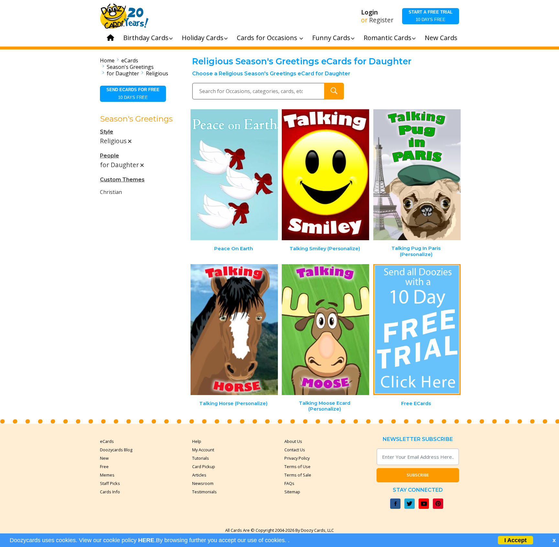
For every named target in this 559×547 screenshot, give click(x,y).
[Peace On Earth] (234, 174)
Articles (199, 474)
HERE (146, 540)
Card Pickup (203, 466)
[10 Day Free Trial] (417, 329)
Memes (107, 474)
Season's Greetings (130, 67)
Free (104, 466)
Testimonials (204, 491)
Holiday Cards (203, 37)
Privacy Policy (297, 458)
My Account (203, 449)
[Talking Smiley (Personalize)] (325, 174)
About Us (293, 441)
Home (107, 60)
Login (369, 12)
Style (106, 132)
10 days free (431, 16)
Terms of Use (297, 466)
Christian (111, 192)
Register (381, 20)
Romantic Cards (387, 37)
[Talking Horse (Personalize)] (234, 329)
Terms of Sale (297, 474)
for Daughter (123, 73)
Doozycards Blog (116, 449)
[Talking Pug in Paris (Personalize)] (417, 174)
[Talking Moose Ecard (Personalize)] (325, 329)
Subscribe (418, 475)
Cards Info (110, 491)
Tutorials (200, 458)
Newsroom (203, 483)
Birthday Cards (146, 37)
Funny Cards (331, 37)
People (109, 156)
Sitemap (292, 491)
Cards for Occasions (268, 37)
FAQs (289, 483)
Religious (157, 73)
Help (196, 441)
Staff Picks (110, 483)
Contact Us (294, 449)
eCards (129, 60)
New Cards (441, 37)
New (104, 458)
